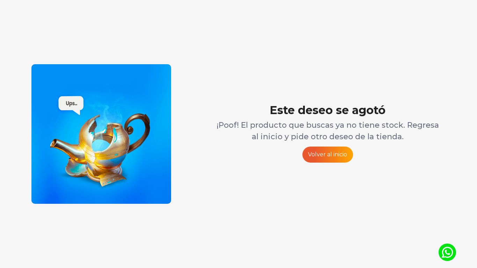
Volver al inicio (327, 154)
